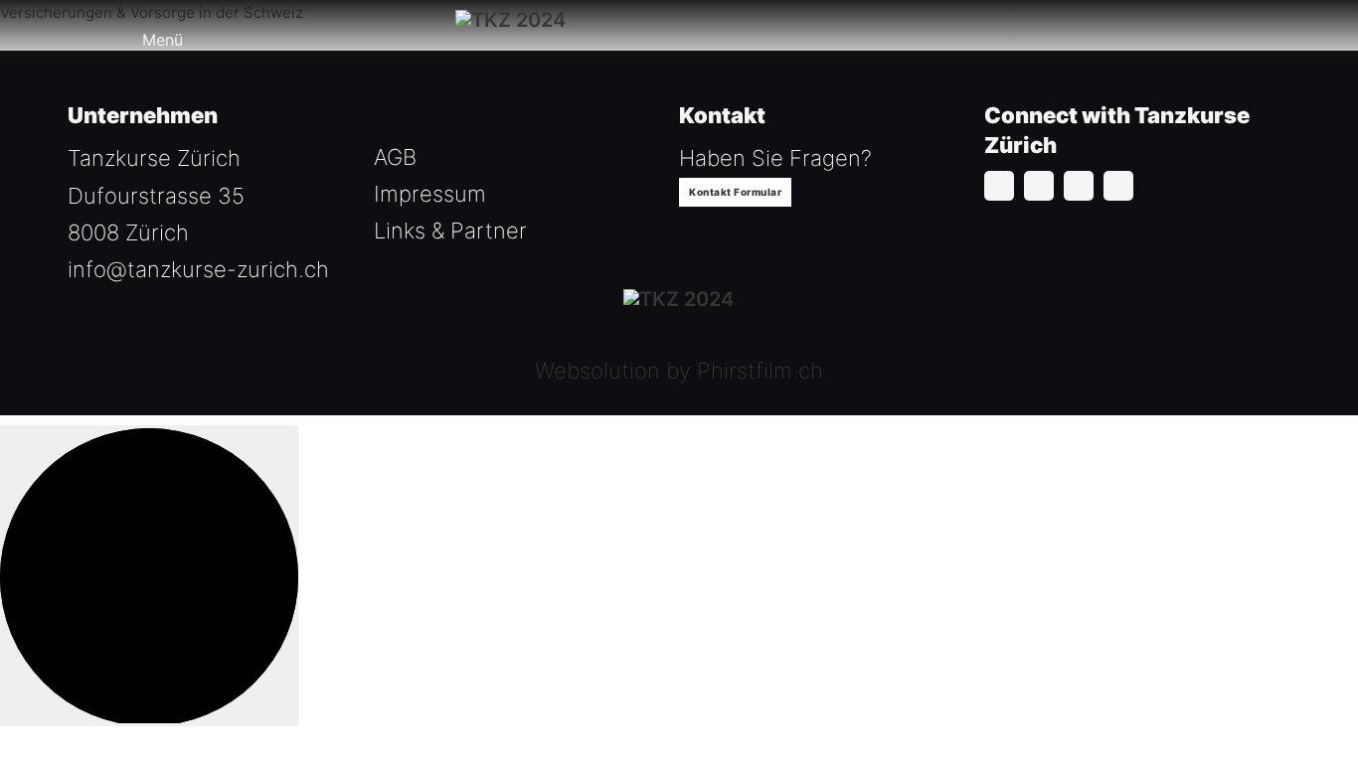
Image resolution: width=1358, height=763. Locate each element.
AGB (395, 157)
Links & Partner (450, 230)
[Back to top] (149, 575)
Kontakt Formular (735, 192)
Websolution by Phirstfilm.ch (679, 370)
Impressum (430, 194)
